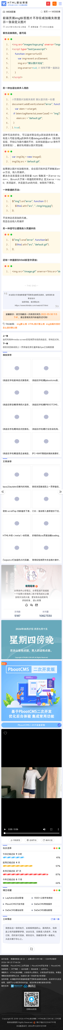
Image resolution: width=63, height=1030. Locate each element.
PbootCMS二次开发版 (20, 965)
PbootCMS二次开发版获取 (31, 725)
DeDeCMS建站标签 (14, 910)
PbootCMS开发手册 (14, 904)
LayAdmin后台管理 (14, 897)
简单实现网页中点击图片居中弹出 (47, 560)
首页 (46, 11)
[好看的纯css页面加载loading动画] (46, 523)
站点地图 (24, 969)
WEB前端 (56, 11)
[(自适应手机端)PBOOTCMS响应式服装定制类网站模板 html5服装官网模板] (46, 393)
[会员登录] (48, 4)
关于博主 (14, 969)
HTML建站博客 (14, 3)
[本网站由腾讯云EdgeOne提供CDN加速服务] (29, 986)
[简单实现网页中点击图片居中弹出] (46, 548)
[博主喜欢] (5, 733)
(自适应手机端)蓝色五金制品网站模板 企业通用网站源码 (28, 453)
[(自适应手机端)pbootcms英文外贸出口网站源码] (46, 368)
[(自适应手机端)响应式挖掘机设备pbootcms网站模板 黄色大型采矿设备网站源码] (17, 417)
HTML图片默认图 (36, 324)
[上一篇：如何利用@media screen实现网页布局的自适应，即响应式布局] (2, 491)
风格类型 (16, 840)
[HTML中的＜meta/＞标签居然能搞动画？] (17, 523)
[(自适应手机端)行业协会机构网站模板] (46, 417)
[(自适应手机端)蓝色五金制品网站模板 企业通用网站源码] (17, 441)
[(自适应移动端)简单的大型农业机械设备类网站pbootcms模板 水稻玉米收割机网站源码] (17, 393)
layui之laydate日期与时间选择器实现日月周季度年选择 (28, 486)
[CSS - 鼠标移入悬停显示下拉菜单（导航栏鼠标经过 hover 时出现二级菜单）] (46, 499)
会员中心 (44, 969)
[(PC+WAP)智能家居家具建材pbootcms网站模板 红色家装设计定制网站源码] (46, 441)
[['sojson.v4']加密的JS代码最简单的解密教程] (17, 548)
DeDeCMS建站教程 (43, 910)
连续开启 (32, 840)
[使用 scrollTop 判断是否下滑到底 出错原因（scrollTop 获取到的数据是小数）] (17, 499)
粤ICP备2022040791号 (46, 1022)
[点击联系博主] (31, 575)
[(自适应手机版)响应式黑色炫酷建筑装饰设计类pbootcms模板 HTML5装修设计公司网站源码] (17, 368)
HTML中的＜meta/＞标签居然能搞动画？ (22, 535)
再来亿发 (49, 840)
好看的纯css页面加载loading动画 (47, 535)
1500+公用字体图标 (43, 897)
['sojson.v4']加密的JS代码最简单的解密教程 (23, 560)
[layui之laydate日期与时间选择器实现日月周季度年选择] (17, 475)
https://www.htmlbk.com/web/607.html (31, 305)
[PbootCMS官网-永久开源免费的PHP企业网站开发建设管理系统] (17, 986)
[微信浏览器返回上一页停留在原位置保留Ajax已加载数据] (46, 475)
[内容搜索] (54, 4)
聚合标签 (34, 969)
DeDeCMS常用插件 (43, 904)
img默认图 (22, 324)
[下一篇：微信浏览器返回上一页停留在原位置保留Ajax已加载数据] (60, 491)
